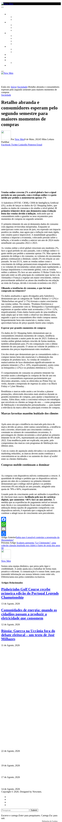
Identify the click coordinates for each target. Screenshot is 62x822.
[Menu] (2, 7)
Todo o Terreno (21, 63)
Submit (34, 810)
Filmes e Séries (20, 28)
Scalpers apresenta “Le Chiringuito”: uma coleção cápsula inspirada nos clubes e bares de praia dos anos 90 (30, 545)
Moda (16, 39)
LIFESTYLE (12, 33)
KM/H (9, 57)
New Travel (13, 66)
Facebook (17, 734)
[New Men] (7, 3)
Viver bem (18, 41)
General (11, 799)
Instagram (17, 731)
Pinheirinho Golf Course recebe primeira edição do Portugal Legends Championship (30, 593)
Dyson (16, 36)
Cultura (11, 22)
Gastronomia (14, 55)
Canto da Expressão (23, 20)
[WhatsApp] (31, 524)
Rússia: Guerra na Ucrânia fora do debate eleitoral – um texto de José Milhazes (28, 635)
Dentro (17, 49)
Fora (15, 52)
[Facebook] (31, 519)
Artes (16, 25)
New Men (19, 139)
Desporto (12, 60)
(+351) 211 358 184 (21, 728)
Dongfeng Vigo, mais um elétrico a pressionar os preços (29, 783)
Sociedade (12, 14)
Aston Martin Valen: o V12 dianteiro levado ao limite (28, 745)
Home (10, 797)
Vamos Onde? (13, 47)
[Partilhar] (31, 533)
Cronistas (18, 17)
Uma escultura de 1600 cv (14, 771)
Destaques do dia (15, 805)
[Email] (31, 528)
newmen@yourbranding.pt (25, 726)
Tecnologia (19, 44)
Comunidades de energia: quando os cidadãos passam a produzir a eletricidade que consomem (29, 614)
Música (16, 30)
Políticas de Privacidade (21, 736)
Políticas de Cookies (19, 739)
